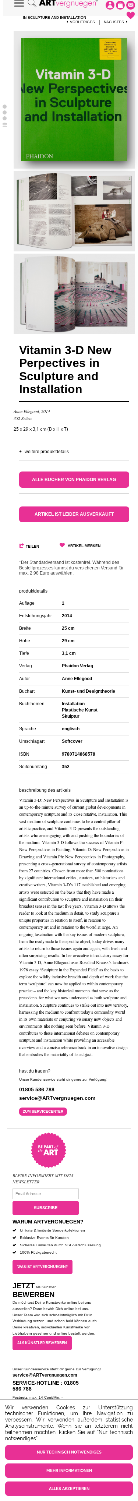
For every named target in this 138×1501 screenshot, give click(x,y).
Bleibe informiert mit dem (43, 1175)
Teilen (32, 546)
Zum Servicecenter (43, 1111)
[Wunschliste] (130, 15)
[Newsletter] (130, 5)
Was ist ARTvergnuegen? (42, 1267)
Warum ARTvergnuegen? (48, 1222)
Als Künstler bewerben (42, 1343)
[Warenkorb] (120, 5)
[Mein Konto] (110, 5)
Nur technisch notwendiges (69, 1452)
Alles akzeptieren (69, 1488)
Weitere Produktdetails (47, 451)
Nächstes (114, 22)
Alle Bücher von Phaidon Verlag (74, 479)
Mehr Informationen (69, 1470)
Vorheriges (82, 22)
